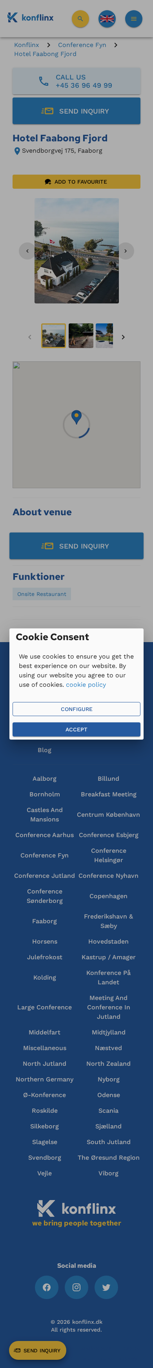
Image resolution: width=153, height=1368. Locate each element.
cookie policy (86, 684)
